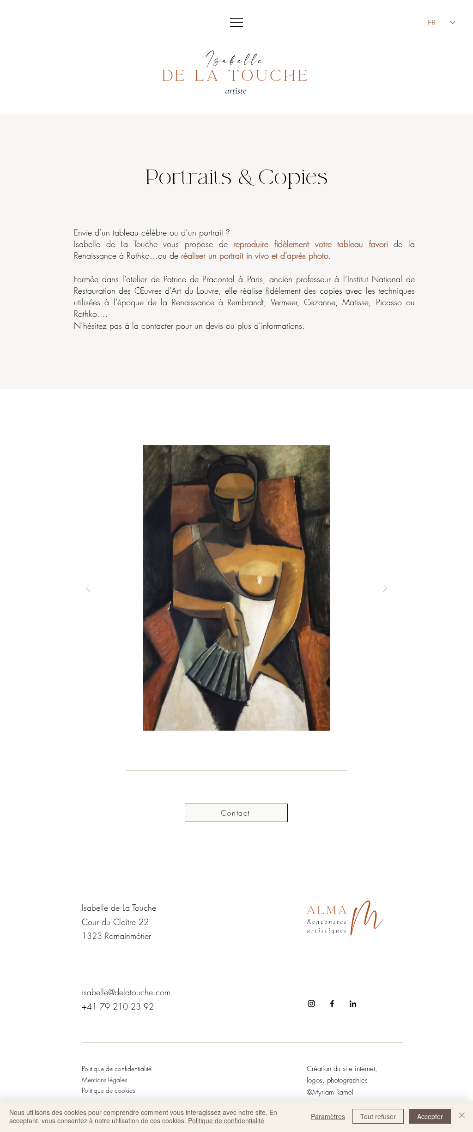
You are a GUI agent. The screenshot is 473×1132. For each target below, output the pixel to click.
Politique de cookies (108, 1090)
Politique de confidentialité (226, 1120)
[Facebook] (332, 1003)
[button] (236, 22)
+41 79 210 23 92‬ (118, 1006)
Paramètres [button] (328, 1116)
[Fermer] (461, 1116)
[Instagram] (311, 1003)
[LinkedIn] (353, 1003)
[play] (371, 452)
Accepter (430, 1116)
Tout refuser (378, 1116)
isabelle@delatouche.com (126, 992)
